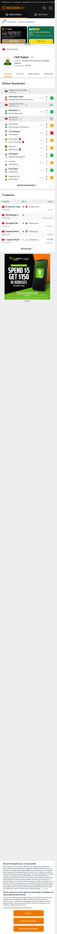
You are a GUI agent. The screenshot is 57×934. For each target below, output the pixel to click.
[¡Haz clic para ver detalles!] (27, 99)
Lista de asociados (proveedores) (17, 908)
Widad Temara (35, 208)
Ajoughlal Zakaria (13, 224)
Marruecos (12, 50)
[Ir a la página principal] (15, 8)
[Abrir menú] (50, 7)
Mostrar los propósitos (28, 929)
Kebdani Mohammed (15, 232)
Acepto (28, 913)
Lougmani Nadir (13, 241)
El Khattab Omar (13, 208)
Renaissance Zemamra (39, 224)
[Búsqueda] (44, 7)
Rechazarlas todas (28, 921)
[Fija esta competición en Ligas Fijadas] (29, 92)
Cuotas (20, 75)
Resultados (34, 75)
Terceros (44, 889)
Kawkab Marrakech (37, 241)
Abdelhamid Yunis (14, 216)
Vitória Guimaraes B (37, 232)
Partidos (48, 75)
